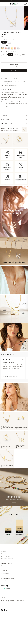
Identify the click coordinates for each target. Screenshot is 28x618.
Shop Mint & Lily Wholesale (7, 578)
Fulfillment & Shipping (6, 563)
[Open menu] (2, 4)
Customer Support (5, 573)
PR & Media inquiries (6, 576)
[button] (26, 4)
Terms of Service (5, 556)
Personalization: (6, 58)
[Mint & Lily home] (14, 4)
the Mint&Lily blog (5, 581)
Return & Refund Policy (6, 561)
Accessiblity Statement (7, 558)
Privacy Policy (4, 554)
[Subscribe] (25, 606)
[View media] (14, 211)
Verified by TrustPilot (12, 376)
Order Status (4, 566)
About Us (3, 551)
